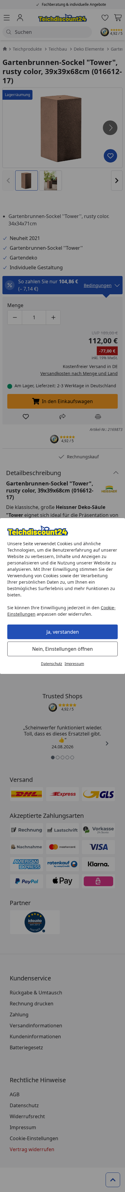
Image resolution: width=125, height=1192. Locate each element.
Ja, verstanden (62, 631)
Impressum (74, 663)
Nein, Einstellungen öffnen (62, 649)
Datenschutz (51, 663)
